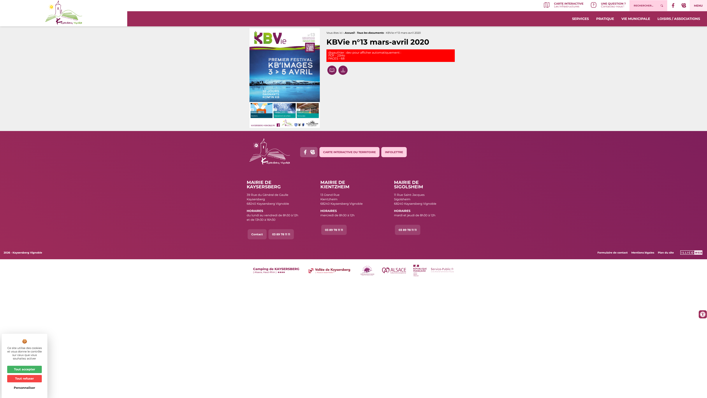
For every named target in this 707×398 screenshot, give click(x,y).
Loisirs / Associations (678, 19)
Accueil (350, 32)
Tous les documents (370, 32)
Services (580, 19)
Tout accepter (24, 369)
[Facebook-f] (305, 152)
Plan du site (666, 252)
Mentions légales (642, 252)
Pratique (605, 19)
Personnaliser (24, 388)
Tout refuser (24, 378)
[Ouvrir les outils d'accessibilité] (703, 314)
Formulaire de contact (612, 252)
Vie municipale (635, 19)
